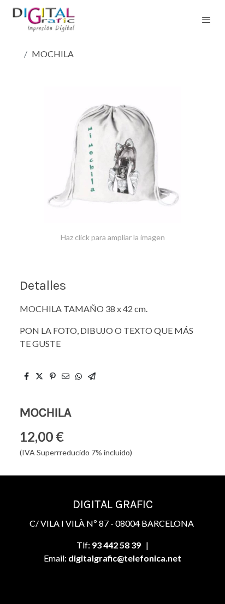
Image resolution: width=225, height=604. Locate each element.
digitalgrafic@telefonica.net (124, 558)
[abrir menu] (206, 20)
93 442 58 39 (116, 545)
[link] (43, 19)
